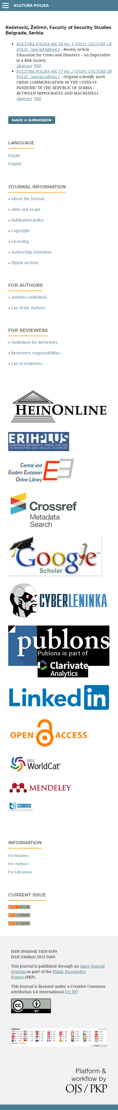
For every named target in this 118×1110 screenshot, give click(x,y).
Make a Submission (32, 120)
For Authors (18, 863)
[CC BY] (31, 1011)
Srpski (14, 155)
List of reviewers (26, 363)
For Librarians (20, 871)
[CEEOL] (42, 483)
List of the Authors (28, 307)
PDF (37, 65)
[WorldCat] (38, 772)
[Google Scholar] (55, 574)
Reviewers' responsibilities (35, 352)
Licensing (20, 241)
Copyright (20, 230)
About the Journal (27, 198)
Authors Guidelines (29, 297)
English (15, 163)
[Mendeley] (39, 793)
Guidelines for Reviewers (34, 342)
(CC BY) (71, 991)
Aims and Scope (26, 209)
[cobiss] (20, 809)
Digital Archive (25, 262)
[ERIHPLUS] (38, 449)
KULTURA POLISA (31, 5)
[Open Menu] (5, 5)
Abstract (24, 65)
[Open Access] (48, 747)
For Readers (18, 855)
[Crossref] (44, 528)
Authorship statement (31, 252)
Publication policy (27, 220)
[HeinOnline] (59, 424)
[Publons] (59, 676)
